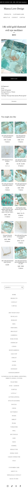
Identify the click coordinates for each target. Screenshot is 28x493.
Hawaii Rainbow (14, 372)
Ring (14, 324)
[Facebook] (20, 486)
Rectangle (14, 434)
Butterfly (14, 412)
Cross (14, 408)
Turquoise (14, 427)
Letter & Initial (14, 397)
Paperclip (14, 342)
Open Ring (14, 327)
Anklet (14, 357)
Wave (14, 442)
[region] (14, 2)
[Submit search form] (22, 287)
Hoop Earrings (14, 350)
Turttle (14, 389)
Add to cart (14, 79)
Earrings (14, 335)
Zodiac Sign (14, 453)
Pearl (14, 423)
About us (6, 17)
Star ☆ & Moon (14, 385)
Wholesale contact (14, 475)
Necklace (14, 316)
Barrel (14, 445)
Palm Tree (14, 382)
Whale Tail (14, 449)
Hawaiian (14, 369)
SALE (14, 460)
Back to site (14, 478)
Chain (14, 361)
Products (7, 14)
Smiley (14, 419)
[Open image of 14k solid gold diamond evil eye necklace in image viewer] (14, 56)
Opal (14, 430)
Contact (15, 17)
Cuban (14, 346)
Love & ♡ (14, 393)
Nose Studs (14, 339)
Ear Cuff (14, 354)
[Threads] (16, 486)
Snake (14, 415)
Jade (14, 438)
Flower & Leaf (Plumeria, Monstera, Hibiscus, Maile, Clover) (14, 377)
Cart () (22, 17)
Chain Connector (14, 457)
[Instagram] (8, 486)
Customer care (18, 14)
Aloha (14, 365)
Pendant (14, 320)
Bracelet (14, 331)
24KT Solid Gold (14, 312)
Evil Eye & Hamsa (14, 400)
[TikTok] (12, 486)
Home (14, 294)
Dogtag (14, 404)
